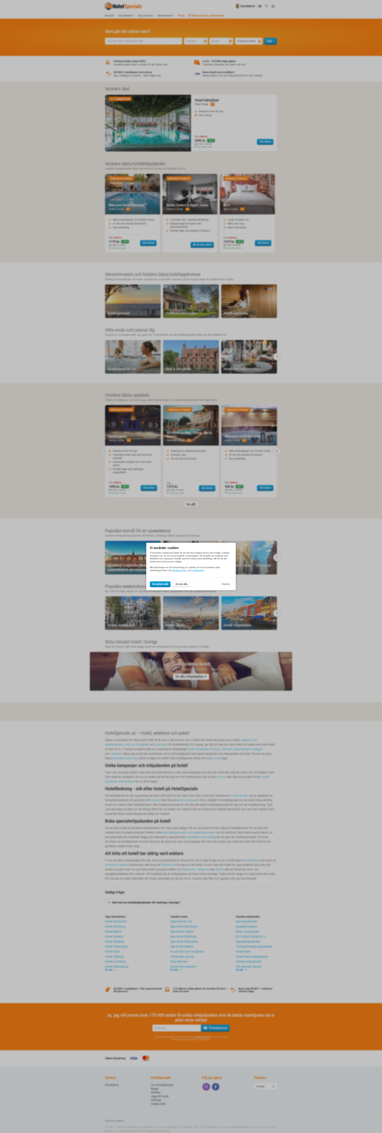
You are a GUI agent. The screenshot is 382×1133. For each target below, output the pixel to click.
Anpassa (226, 584)
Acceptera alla (160, 584)
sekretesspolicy (179, 570)
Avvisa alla (181, 584)
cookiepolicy (198, 570)
